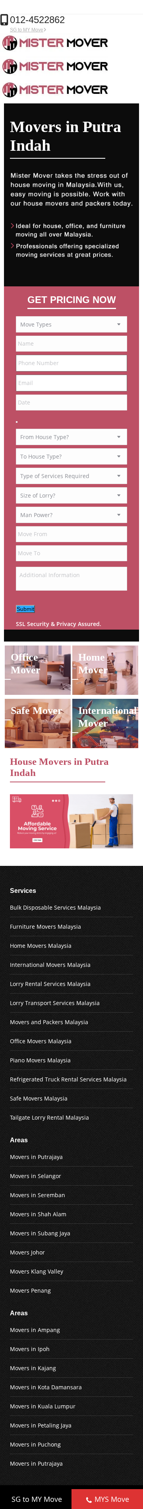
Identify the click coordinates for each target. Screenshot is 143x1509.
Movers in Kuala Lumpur (42, 1406)
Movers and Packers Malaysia (49, 1022)
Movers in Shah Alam (38, 1214)
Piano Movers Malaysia (40, 1060)
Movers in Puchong (35, 1444)
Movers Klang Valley (36, 1271)
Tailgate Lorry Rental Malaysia (49, 1117)
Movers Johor (27, 1252)
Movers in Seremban (37, 1195)
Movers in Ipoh (30, 1349)
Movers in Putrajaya (36, 1157)
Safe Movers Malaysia (39, 1098)
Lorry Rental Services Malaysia (50, 984)
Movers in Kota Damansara (46, 1387)
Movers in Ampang (35, 1330)
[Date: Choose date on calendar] (16, 422)
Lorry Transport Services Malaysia (55, 1003)
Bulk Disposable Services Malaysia (55, 907)
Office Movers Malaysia (41, 1041)
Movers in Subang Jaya (40, 1233)
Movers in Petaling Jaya (41, 1425)
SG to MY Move (26, 30)
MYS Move (112, 1499)
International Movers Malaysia (50, 964)
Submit (25, 609)
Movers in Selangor (35, 1176)
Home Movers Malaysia (41, 945)
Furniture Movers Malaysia (45, 926)
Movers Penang (30, 1290)
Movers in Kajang (33, 1368)
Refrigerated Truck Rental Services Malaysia (68, 1079)
